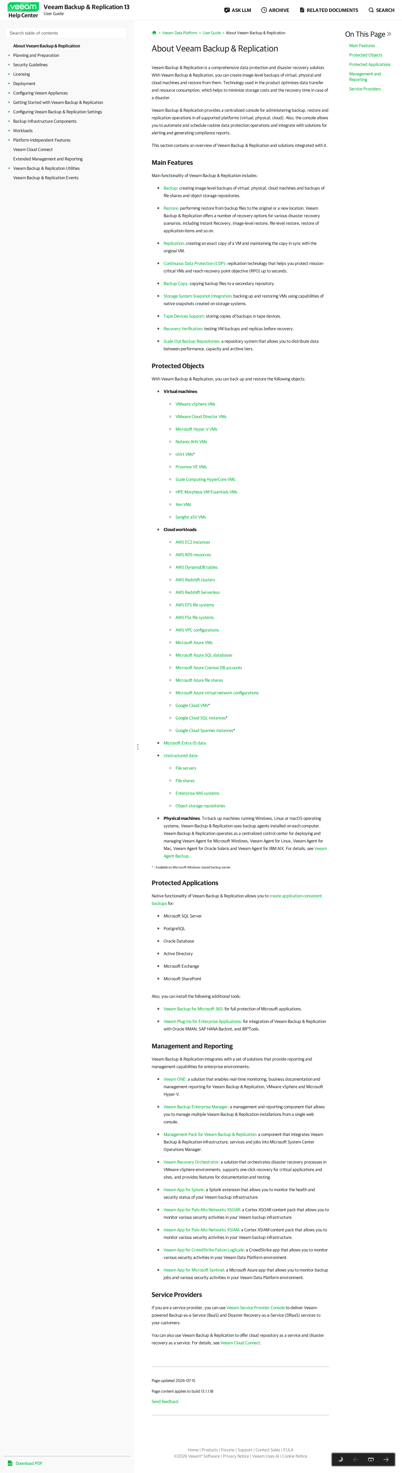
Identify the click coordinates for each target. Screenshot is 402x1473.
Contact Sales (268, 1449)
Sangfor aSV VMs (191, 516)
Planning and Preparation (36, 55)
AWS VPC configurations (197, 629)
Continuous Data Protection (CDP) (194, 263)
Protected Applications (370, 64)
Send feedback (165, 1401)
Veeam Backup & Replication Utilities (46, 168)
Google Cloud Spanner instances (204, 730)
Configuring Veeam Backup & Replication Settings (57, 111)
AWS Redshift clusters (195, 579)
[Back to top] (371, 1459)
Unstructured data (180, 755)
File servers (186, 768)
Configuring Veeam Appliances (40, 92)
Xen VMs (183, 504)
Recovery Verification (183, 328)
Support (245, 1449)
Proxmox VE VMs (191, 466)
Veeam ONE (175, 1079)
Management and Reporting (365, 76)
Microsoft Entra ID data (185, 742)
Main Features (362, 45)
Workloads (23, 130)
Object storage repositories (200, 805)
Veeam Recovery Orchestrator (191, 1161)
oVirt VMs (184, 454)
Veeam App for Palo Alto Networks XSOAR (202, 1209)
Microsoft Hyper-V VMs (196, 429)
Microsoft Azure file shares (199, 680)
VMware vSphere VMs (195, 403)
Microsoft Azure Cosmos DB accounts (209, 667)
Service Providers (365, 88)
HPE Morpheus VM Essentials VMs (206, 491)
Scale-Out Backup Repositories (191, 341)
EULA (288, 1449)
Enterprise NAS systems (197, 793)
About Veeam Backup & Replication (46, 45)
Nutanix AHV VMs (191, 441)
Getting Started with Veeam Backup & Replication (58, 102)
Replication (174, 243)
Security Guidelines (30, 64)
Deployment (24, 83)
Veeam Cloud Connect (33, 149)
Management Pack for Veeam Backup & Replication (210, 1134)
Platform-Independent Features (42, 139)
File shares (185, 780)
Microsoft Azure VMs (194, 642)
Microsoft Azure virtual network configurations (217, 692)
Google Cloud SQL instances (201, 717)
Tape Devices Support (184, 316)
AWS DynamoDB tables (197, 567)
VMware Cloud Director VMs (201, 416)
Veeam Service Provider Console (255, 1307)
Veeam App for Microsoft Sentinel (194, 1269)
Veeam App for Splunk (184, 1189)
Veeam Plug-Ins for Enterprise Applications (202, 1021)
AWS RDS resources (193, 554)
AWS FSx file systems (195, 617)
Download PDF (29, 1463)
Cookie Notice (294, 1456)
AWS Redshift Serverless (198, 592)
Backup (170, 188)
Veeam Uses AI (265, 1456)
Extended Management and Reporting (48, 158)
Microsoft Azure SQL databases (204, 655)
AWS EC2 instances (193, 542)
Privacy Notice (236, 1456)
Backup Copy (175, 283)
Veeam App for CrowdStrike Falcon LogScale (204, 1249)
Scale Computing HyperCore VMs (205, 479)
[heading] (240, 162)
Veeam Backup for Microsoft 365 (193, 1008)
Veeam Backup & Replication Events (46, 177)
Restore (171, 208)
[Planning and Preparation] (386, 1459)
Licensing (21, 74)
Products (210, 1449)
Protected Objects (366, 54)
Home (193, 1449)
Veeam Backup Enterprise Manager (196, 1106)
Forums (228, 1449)
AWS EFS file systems (195, 604)
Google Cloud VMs (192, 705)
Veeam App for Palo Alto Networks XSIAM (201, 1229)
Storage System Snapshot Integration (197, 295)
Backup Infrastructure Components (45, 121)
